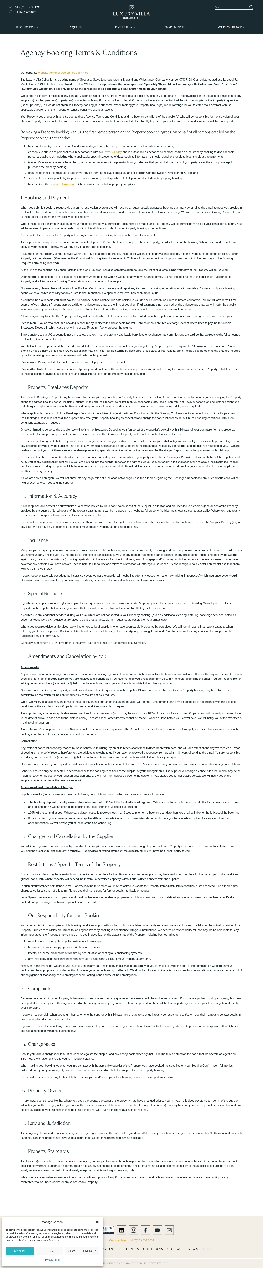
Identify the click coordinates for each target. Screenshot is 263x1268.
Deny (49, 1251)
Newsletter (200, 1249)
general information (62, 184)
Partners (111, 1249)
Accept (20, 1251)
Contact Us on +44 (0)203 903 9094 (131, 1240)
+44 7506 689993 (24, 11)
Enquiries (76, 27)
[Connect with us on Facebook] (145, 1229)
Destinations (26, 27)
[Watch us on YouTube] (157, 1229)
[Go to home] (131, 12)
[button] (97, 1222)
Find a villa (123, 27)
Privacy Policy (52, 1260)
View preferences (82, 1251)
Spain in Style (175, 27)
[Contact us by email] (169, 1229)
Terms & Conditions (143, 1249)
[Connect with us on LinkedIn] (121, 1229)
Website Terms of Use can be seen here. (63, 72)
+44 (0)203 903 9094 (27, 7)
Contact (175, 1249)
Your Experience (230, 27)
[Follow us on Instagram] (133, 1229)
